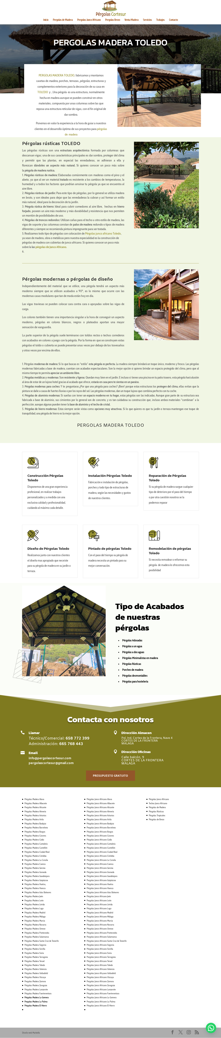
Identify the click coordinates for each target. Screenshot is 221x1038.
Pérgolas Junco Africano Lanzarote (101, 989)
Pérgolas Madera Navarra (35, 924)
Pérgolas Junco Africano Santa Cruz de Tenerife (107, 940)
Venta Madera (131, 20)
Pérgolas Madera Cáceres (35, 835)
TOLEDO (42, 92)
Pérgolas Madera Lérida (35, 904)
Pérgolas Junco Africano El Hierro (101, 1005)
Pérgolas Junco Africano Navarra (100, 924)
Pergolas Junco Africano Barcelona (101, 827)
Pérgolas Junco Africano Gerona (100, 868)
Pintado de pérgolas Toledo (109, 548)
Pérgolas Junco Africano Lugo (99, 908)
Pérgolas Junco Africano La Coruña (101, 860)
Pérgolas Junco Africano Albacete (101, 803)
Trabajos (160, 20)
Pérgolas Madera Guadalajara (37, 876)
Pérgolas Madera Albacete (36, 803)
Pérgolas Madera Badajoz (35, 823)
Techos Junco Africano (158, 803)
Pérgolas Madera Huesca (35, 888)
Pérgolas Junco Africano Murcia (100, 920)
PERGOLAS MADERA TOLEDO (56, 75)
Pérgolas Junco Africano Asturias (100, 815)
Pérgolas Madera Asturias (35, 815)
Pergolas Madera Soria (34, 953)
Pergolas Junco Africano (89, 20)
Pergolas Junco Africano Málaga (100, 916)
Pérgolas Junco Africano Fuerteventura (103, 993)
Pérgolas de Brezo (156, 819)
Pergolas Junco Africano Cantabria (101, 843)
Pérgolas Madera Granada (35, 872)
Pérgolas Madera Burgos (35, 831)
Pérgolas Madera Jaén (34, 896)
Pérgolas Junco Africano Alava (99, 799)
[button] (211, 1028)
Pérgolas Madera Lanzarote (36, 989)
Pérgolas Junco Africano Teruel (99, 961)
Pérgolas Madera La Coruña (36, 860)
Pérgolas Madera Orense (35, 928)
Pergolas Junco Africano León (99, 900)
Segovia (110, 944)
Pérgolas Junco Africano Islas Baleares (103, 892)
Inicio (45, 20)
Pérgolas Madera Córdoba (35, 855)
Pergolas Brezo (112, 20)
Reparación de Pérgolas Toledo (167, 478)
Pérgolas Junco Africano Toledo (100, 965)
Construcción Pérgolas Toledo (45, 478)
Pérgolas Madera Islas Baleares (38, 892)
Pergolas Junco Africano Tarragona (101, 957)
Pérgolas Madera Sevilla (35, 948)
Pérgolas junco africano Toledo (103, 233)
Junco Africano (101, 876)
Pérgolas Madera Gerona (35, 868)
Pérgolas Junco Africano (159, 799)
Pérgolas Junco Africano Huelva (100, 884)
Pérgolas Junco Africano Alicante (100, 807)
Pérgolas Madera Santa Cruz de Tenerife (42, 940)
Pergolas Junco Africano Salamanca (102, 936)
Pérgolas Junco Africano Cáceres (100, 835)
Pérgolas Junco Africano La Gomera (102, 997)
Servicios (147, 20)
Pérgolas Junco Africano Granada (100, 872)
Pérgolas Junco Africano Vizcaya (100, 977)
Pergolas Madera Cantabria (36, 843)
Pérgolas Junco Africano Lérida (100, 904)
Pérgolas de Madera (157, 807)
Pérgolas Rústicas (156, 811)
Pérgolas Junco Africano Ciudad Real (102, 851)
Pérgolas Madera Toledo (35, 965)
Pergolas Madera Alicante (35, 807)
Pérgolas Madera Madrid (35, 912)
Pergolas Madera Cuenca (35, 864)
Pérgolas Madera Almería (35, 811)
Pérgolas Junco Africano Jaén (99, 896)
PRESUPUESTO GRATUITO (110, 776)
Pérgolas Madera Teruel (35, 961)
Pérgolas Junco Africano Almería (100, 811)
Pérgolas (91, 876)
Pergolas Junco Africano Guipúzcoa (101, 880)
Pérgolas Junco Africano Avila (99, 819)
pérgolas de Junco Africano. (51, 247)
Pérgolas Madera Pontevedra (37, 932)
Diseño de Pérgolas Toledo (48, 548)
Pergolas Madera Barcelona (36, 827)
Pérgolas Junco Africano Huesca (100, 888)
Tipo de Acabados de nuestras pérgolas (149, 617)
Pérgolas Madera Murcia (35, 920)
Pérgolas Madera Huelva (35, 884)
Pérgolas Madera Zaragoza (36, 985)
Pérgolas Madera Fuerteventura (38, 993)
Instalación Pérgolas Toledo (110, 475)
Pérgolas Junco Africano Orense (100, 928)
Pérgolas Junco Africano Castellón (101, 847)
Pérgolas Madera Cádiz (34, 839)
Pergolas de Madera (63, 20)
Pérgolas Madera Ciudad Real (37, 851)
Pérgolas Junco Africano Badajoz (100, 823)
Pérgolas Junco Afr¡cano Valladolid (101, 973)
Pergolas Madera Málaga (35, 916)
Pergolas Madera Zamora (35, 981)
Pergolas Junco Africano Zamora (100, 981)
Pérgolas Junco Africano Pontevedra (102, 932)
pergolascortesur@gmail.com (51, 763)
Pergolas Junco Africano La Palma (101, 1001)
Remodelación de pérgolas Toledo (170, 551)
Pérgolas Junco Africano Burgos (100, 831)
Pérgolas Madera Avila (34, 819)
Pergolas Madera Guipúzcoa (36, 880)
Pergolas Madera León (34, 900)
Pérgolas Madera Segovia (35, 944)
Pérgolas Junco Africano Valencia (100, 969)
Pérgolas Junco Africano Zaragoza (101, 985)
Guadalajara (112, 876)
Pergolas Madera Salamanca (37, 936)
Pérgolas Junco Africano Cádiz (99, 839)
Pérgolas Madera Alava (34, 799)
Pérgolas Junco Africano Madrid (100, 912)
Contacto (173, 20)
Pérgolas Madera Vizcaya (35, 977)
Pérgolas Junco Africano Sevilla (100, 948)
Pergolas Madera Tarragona (36, 957)
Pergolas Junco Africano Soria (99, 953)
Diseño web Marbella (31, 1032)
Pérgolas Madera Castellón (36, 847)
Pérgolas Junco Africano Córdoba (100, 855)
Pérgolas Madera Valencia (36, 969)
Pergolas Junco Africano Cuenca (100, 864)
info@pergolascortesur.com (50, 758)
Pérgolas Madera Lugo (34, 908)
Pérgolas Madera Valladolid (36, 973)
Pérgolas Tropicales (157, 815)
